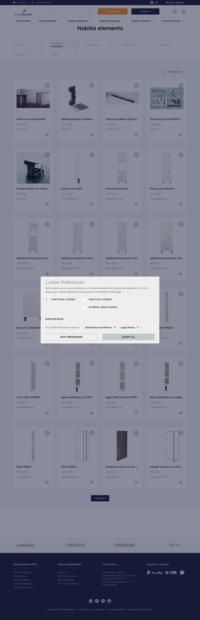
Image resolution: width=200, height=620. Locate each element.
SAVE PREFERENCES (71, 336)
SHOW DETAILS (53, 319)
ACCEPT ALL (128, 336)
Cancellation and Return (98, 327)
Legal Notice (128, 327)
